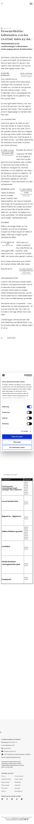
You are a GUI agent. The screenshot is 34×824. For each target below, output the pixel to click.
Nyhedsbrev (18, 791)
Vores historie (19, 776)
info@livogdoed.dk (9, 751)
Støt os (3, 791)
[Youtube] (22, 799)
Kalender (17, 785)
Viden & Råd (19, 779)
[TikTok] (17, 799)
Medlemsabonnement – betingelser (15, 819)
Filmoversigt (5, 785)
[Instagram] (7, 799)
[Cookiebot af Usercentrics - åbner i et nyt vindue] (24, 375)
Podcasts (4, 788)
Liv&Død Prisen (6, 779)
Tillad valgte (17, 442)
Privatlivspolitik (14, 818)
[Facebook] (2, 799)
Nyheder (17, 788)
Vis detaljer (24, 431)
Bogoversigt (5, 782)
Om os (3, 776)
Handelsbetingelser (24, 818)
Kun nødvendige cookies (17, 447)
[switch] (29, 412)
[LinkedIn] (12, 799)
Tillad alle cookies (17, 436)
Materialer (18, 782)
